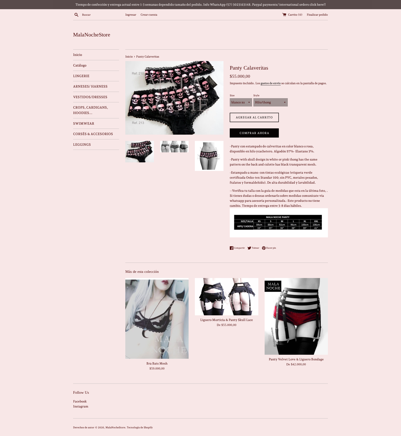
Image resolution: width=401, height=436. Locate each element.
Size (232, 95)
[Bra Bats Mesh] (157, 318)
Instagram (80, 406)
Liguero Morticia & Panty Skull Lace (226, 320)
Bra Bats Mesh (157, 363)
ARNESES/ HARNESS (90, 86)
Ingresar (130, 14)
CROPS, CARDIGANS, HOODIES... (90, 110)
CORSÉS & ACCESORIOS (93, 134)
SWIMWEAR (83, 123)
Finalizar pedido (317, 14)
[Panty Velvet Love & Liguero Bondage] (296, 316)
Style (256, 95)
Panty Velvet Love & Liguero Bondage (296, 359)
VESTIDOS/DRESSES (90, 97)
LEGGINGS (82, 145)
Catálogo (79, 65)
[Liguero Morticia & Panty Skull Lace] (226, 296)
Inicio (77, 55)
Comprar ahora (254, 133)
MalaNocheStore (91, 35)
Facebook (80, 401)
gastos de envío (271, 83)
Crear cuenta (149, 14)
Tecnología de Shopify (140, 427)
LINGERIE (81, 76)
